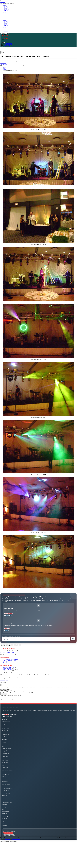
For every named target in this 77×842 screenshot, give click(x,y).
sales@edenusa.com (6, 41)
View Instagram (7, 628)
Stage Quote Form (5, 746)
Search (73, 638)
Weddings (5, 69)
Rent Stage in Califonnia (6, 748)
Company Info (4, 818)
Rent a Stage (5, 6)
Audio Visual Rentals (6, 732)
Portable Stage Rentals (6, 724)
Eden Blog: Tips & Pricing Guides (9, 660)
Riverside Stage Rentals (6, 790)
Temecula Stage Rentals (6, 792)
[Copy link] (20, 645)
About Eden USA (5, 816)
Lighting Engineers (5, 774)
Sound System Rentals (6, 726)
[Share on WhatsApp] (9, 645)
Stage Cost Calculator (6, 721)
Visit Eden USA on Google (7, 802)
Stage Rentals (4, 719)
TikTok (3, 809)
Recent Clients (4, 807)
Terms (5, 835)
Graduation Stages (5, 753)
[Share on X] (4, 645)
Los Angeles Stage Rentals (7, 788)
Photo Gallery (4, 806)
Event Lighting (5, 772)
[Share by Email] (17, 645)
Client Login (5, 15)
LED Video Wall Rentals (6, 737)
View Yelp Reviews (8, 615)
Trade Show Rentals (5, 779)
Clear (7, 680)
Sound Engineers (5, 760)
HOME (4, 5)
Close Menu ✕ (6, 31)
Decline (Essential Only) (4, 841)
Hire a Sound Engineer (6, 728)
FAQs (3, 821)
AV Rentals (4, 765)
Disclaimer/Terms (8, 832)
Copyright (9, 835)
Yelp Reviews (5, 662)
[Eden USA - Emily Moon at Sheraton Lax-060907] (38, 127)
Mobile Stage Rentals (6, 722)
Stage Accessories (5, 751)
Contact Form (4, 820)
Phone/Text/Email (5, 33)
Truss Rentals (4, 739)
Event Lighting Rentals (6, 734)
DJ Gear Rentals (5, 730)
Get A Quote (5, 12)
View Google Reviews (8, 613)
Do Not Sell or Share (16, 839)
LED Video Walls (5, 778)
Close (3, 42)
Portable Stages (5, 750)
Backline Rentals (5, 767)
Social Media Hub (5, 811)
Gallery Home (3, 63)
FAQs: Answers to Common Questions (10, 659)
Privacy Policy (7, 839)
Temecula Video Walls (6, 793)
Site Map (13, 835)
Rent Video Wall (6, 9)
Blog (3, 823)
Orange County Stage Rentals (7, 786)
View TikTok (6, 630)
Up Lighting (4, 776)
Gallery (4, 67)
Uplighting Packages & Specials (9, 669)
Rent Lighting (5, 7)
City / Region (3, 690)
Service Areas (4, 795)
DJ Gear (3, 764)
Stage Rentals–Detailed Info (8, 667)
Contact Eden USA (13, 714)
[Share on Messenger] (12, 645)
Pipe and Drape (5, 781)
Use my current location (5, 689)
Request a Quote (3, 652)
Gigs (4, 68)
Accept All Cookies (13, 841)
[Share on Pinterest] (15, 645)
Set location (2, 680)
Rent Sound (5, 8)
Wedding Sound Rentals (7, 668)
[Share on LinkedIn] (7, 645)
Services (4, 11)
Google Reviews (6, 661)
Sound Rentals (4, 758)
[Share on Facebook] (1, 645)
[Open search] (4, 46)
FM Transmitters (5, 762)
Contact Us (5, 13)
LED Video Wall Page (7, 670)
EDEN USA (2, 2)
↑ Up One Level (3, 64)
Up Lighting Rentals (6, 736)
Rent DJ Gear (5, 10)
